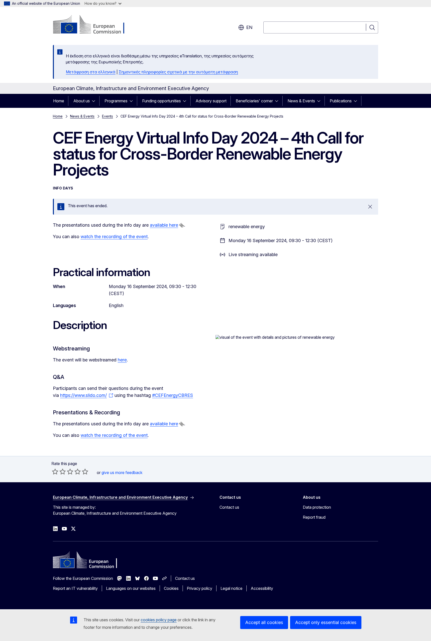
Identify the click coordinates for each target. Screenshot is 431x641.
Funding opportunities (161, 100)
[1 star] (55, 471)
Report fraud (314, 517)
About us (81, 100)
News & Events (301, 100)
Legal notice (231, 588)
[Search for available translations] (181, 225)
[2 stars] (58, 471)
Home (58, 100)
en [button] (249, 27)
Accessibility (262, 588)
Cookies (171, 588)
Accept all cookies (264, 622)
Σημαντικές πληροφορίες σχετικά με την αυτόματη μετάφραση (178, 71)
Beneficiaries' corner (254, 100)
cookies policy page (159, 619)
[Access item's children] (95, 101)
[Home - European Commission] (93, 25)
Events (107, 116)
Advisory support (211, 100)
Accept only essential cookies (325, 622)
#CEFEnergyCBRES (172, 395)
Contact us (229, 507)
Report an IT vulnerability (75, 588)
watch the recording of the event (114, 236)
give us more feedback (122, 472)
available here (164, 225)
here (122, 359)
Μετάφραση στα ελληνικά (90, 71)
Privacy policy (199, 588)
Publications (341, 100)
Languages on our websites (131, 588)
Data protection (317, 507)
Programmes (116, 100)
